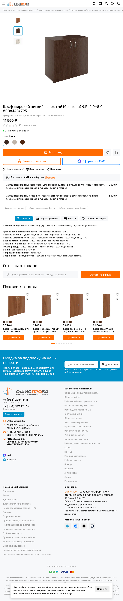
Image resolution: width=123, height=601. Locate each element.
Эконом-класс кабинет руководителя (87, 10)
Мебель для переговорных (77, 410)
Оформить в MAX (94, 161)
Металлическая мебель (76, 431)
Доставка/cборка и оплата (17, 504)
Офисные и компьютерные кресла (81, 393)
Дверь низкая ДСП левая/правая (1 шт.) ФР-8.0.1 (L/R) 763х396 (46, 330)
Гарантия (7, 512)
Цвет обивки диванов (14, 546)
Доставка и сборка (96, 218)
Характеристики (49, 218)
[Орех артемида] (22, 142)
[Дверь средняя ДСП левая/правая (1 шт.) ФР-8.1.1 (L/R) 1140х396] (106, 305)
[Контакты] (100, 4)
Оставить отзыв (100, 274)
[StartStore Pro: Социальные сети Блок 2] (92, 526)
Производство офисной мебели (19, 537)
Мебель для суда (72, 460)
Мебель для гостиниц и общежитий (82, 443)
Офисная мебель (72, 397)
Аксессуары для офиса (76, 439)
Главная (6, 10)
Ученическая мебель (74, 435)
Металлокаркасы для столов (79, 405)
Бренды (68, 464)
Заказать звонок (13, 414)
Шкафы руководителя (14, 208)
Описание (25, 218)
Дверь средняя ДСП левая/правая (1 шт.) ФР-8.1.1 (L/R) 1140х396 (105, 330)
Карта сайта (70, 566)
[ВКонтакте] (76, 526)
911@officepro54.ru (16, 421)
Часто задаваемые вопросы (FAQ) (20, 508)
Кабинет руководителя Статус (72, 208)
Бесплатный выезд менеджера (18, 541)
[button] (25, 58)
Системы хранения (74, 414)
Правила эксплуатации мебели (18, 520)
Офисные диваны (73, 418)
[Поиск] (94, 4)
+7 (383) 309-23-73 (16, 406)
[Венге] (6, 142)
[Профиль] (106, 4)
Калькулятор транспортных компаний (22, 550)
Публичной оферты (73, 372)
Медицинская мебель (75, 456)
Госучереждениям (12, 516)
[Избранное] (107, 152)
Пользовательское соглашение (19, 529)
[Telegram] (67, 526)
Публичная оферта (12, 533)
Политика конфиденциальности (19, 525)
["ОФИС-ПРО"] (18, 4)
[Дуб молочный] (14, 142)
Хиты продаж (71, 473)
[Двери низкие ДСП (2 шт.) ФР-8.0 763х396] (16, 305)
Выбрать (15, 337)
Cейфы (67, 447)
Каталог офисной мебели (24, 10)
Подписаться (110, 364)
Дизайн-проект (11, 499)
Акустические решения (76, 422)
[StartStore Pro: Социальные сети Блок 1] (84, 526)
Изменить (50, 177)
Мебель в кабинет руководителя (53, 10)
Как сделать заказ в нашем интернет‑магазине (27, 554)
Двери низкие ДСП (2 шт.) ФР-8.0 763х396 (16, 330)
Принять (102, 589)
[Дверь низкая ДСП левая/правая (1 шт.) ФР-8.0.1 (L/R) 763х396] (46, 305)
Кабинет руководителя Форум (41, 208)
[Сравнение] (116, 152)
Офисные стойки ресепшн (77, 426)
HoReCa (68, 452)
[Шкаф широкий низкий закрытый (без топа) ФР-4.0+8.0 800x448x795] (67, 59)
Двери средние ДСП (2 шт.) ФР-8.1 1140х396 (74, 330)
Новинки (68, 468)
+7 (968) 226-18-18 (15, 399)
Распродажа (70, 481)
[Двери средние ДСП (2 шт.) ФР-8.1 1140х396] (76, 305)
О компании (8, 491)
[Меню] (4, 4)
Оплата (72, 218)
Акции (67, 477)
